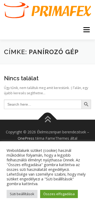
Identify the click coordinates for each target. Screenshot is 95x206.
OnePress (26, 138)
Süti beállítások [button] (22, 193)
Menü (86, 29)
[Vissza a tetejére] (47, 119)
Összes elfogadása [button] (59, 193)
